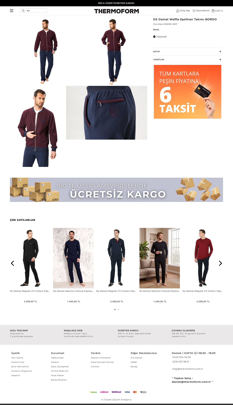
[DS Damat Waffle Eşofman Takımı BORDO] (45, 51)
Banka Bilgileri (59, 380)
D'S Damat (136, 357)
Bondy (134, 366)
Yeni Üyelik (17, 357)
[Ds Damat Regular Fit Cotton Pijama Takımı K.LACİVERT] (116, 258)
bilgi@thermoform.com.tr (187, 369)
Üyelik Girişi (17, 362)
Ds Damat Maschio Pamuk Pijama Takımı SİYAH (159, 291)
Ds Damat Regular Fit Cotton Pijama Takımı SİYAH (30, 291)
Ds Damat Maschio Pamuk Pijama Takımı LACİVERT (73, 291)
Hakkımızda (57, 357)
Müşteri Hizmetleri (101, 357)
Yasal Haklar (57, 375)
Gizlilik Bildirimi (59, 371)
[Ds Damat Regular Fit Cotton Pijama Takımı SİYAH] (30, 258)
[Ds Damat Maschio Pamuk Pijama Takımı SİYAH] (159, 258)
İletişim (55, 362)
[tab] (187, 51)
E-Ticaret (106, 399)
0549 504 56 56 (181, 357)
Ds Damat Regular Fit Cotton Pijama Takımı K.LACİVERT (116, 291)
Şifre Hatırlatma (20, 366)
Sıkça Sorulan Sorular (102, 362)
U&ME (134, 362)
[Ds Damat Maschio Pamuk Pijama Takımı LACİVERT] (73, 258)
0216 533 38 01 (180, 361)
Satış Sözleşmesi (60, 366)
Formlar (95, 366)
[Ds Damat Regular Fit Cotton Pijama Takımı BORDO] (203, 258)
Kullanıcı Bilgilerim (21, 371)
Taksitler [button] (158, 59)
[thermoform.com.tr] (116, 11)
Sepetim (15, 375)
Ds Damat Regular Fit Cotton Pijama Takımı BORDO (203, 291)
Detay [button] (156, 51)
